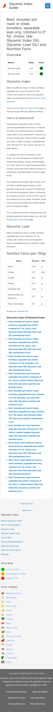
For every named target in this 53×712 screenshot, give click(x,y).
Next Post (27, 510)
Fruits (9, 610)
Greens (9, 619)
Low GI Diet (6, 537)
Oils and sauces (13, 636)
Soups (9, 645)
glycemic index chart (19, 220)
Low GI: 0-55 (12, 569)
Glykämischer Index (16, 698)
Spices (9, 649)
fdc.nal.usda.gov (21, 311)
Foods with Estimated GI (12, 542)
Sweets (9, 653)
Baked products (14, 593)
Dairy (8, 602)
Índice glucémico (37, 698)
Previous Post (27, 503)
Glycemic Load (7, 529)
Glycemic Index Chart (10, 533)
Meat (8, 623)
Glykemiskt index (37, 704)
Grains (9, 614)
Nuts (8, 632)
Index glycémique (39, 692)
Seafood (10, 640)
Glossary (5, 554)
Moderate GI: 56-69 (15, 574)
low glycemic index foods (27, 108)
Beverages (11, 597)
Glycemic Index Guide (21, 6)
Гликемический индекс (16, 692)
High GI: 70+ (12, 578)
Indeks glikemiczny (16, 704)
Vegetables (11, 657)
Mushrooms (11, 627)
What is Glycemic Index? (11, 521)
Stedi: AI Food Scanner (11, 550)
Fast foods (11, 606)
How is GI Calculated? (10, 525)
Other (9, 662)
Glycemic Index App (10, 546)
